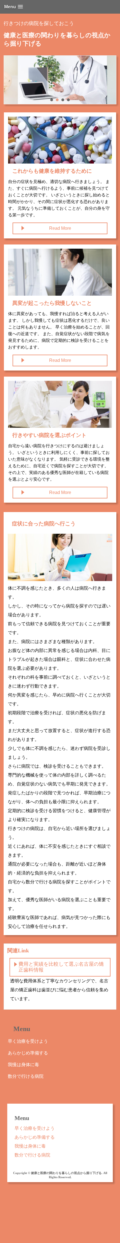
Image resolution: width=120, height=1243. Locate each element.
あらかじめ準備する (28, 1053)
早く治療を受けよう (28, 1041)
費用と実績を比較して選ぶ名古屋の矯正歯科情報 (61, 967)
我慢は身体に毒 (23, 1064)
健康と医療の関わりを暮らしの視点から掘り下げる (57, 39)
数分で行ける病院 (26, 1076)
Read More (60, 228)
